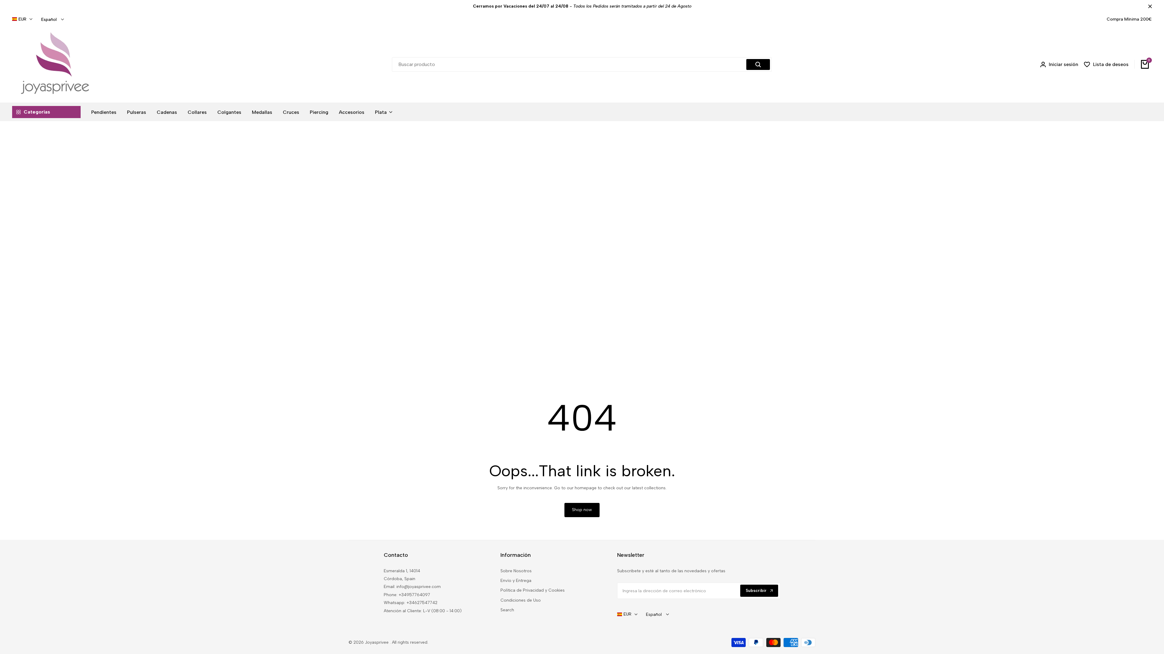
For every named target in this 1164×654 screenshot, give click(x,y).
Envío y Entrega (515, 580)
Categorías (37, 112)
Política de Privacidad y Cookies (532, 590)
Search (507, 610)
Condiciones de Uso (520, 600)
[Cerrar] (1149, 6)
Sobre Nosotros (516, 570)
